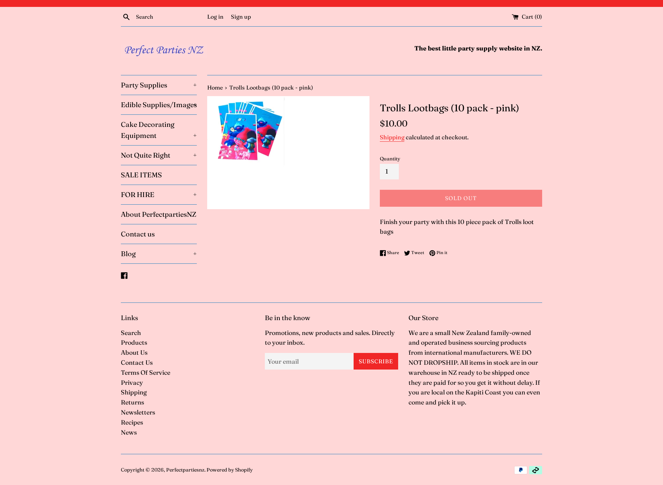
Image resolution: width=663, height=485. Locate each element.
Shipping (392, 137)
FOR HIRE (159, 194)
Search (131, 333)
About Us (134, 352)
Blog (159, 253)
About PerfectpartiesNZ (158, 214)
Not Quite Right (159, 155)
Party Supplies (159, 85)
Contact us (138, 234)
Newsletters (138, 412)
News (129, 432)
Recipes (132, 422)
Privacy (132, 382)
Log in (215, 16)
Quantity (390, 159)
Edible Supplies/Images (159, 104)
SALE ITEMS (141, 174)
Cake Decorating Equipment (159, 130)
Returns (132, 402)
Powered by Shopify (229, 470)
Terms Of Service (145, 372)
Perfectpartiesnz (185, 470)
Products (134, 342)
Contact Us (137, 362)
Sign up (241, 16)
